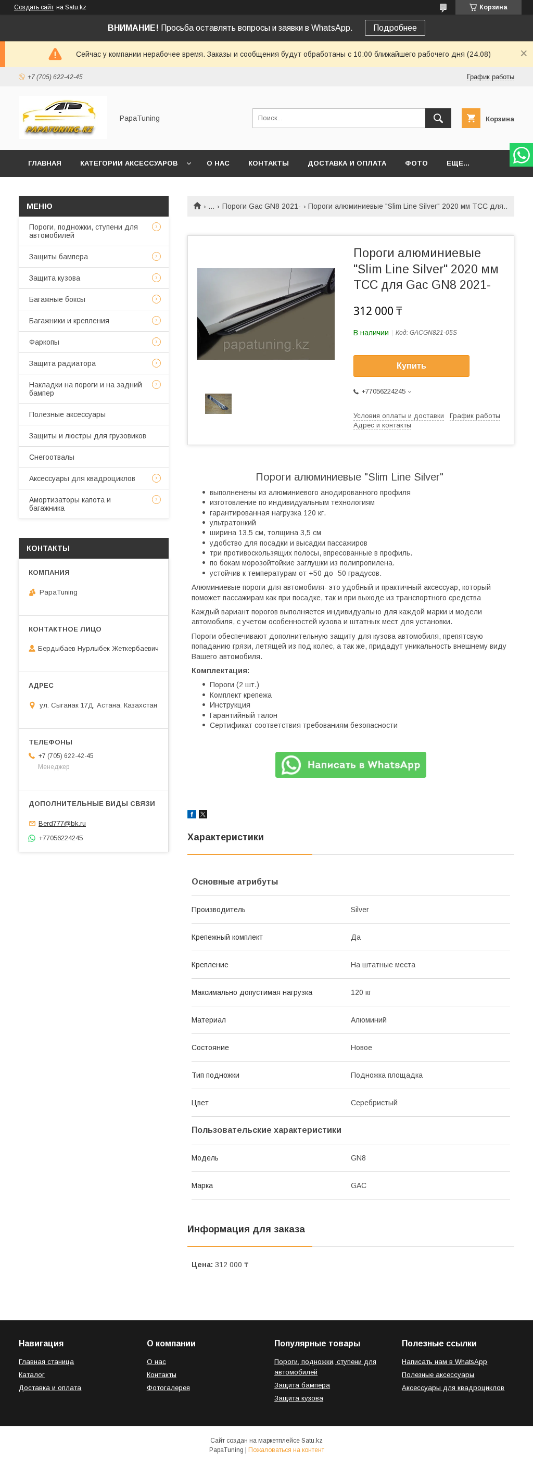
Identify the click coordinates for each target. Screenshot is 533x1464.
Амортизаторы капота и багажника (70, 504)
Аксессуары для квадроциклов (82, 478)
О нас (218, 163)
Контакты (268, 163)
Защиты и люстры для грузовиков (87, 436)
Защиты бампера (58, 257)
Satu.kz (312, 1440)
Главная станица (46, 1362)
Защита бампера (302, 1385)
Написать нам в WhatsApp (444, 1362)
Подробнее (395, 27)
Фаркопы (44, 342)
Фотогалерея (168, 1388)
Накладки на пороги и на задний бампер (85, 389)
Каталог (32, 1375)
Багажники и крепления (69, 321)
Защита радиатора (62, 363)
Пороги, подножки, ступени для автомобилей (83, 231)
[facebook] (191, 816)
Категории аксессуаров (128, 163)
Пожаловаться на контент (286, 1450)
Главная (44, 163)
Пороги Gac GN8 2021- (261, 206)
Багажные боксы (57, 299)
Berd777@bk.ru (62, 823)
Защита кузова (54, 278)
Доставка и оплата (347, 163)
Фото (416, 163)
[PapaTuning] (63, 136)
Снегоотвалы (51, 457)
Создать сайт (34, 7)
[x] (203, 816)
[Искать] (438, 118)
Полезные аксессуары (67, 414)
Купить (411, 365)
